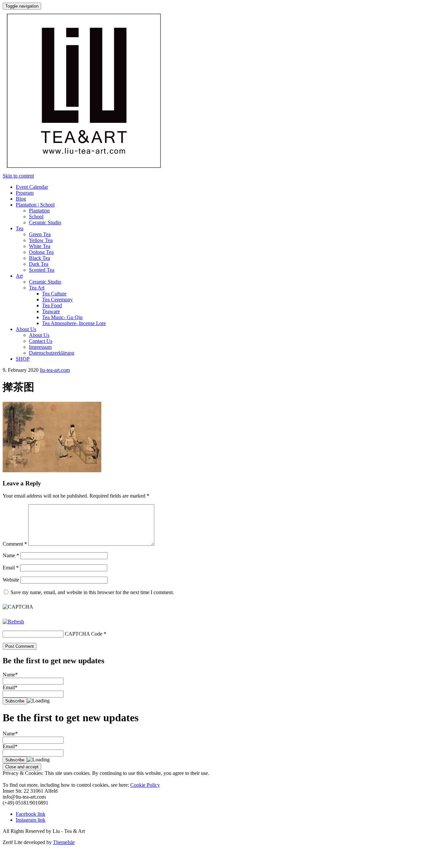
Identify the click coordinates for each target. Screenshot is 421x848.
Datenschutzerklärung (51, 353)
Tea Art (36, 287)
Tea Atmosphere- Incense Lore (74, 323)
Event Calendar (32, 187)
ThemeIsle (64, 842)
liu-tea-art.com (55, 370)
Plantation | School (35, 204)
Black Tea (39, 258)
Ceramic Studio (45, 222)
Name (11, 555)
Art (19, 276)
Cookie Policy (145, 785)
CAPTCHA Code (83, 634)
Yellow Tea (41, 240)
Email (11, 567)
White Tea (39, 246)
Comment (15, 544)
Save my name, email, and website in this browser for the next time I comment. (92, 592)
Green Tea (40, 234)
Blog (21, 199)
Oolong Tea (41, 252)
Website (11, 580)
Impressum (40, 347)
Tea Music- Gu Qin (62, 317)
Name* (10, 674)
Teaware (51, 311)
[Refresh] (13, 621)
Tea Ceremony (57, 299)
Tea (19, 228)
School (36, 216)
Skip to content (18, 175)
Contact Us (40, 341)
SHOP (23, 359)
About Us (26, 329)
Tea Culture (54, 293)
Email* (10, 687)
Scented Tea (41, 270)
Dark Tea (38, 264)
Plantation (39, 210)
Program (25, 193)
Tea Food (52, 305)
